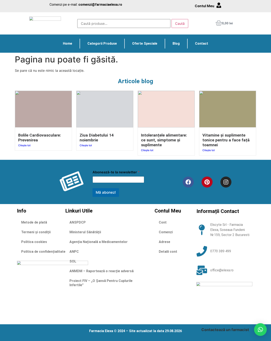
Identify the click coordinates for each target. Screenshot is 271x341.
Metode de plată (34, 222)
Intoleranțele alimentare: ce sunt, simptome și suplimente (164, 140)
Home (67, 43)
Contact (201, 43)
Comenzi (166, 232)
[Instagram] (225, 182)
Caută (180, 23)
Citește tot (24, 145)
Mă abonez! (106, 192)
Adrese (164, 242)
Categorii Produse (102, 43)
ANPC (74, 252)
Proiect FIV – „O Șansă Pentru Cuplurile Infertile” (101, 283)
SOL (72, 261)
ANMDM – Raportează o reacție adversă (101, 271)
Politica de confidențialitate (43, 252)
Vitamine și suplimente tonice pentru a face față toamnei (226, 140)
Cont (163, 222)
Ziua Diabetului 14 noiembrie (97, 137)
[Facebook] (188, 182)
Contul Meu (204, 6)
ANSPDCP (77, 222)
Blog (176, 43)
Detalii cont (168, 252)
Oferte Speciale (144, 43)
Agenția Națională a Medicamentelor (98, 242)
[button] (260, 329)
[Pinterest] (207, 182)
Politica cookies (34, 242)
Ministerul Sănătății (85, 232)
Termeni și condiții (36, 232)
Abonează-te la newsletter (116, 172)
